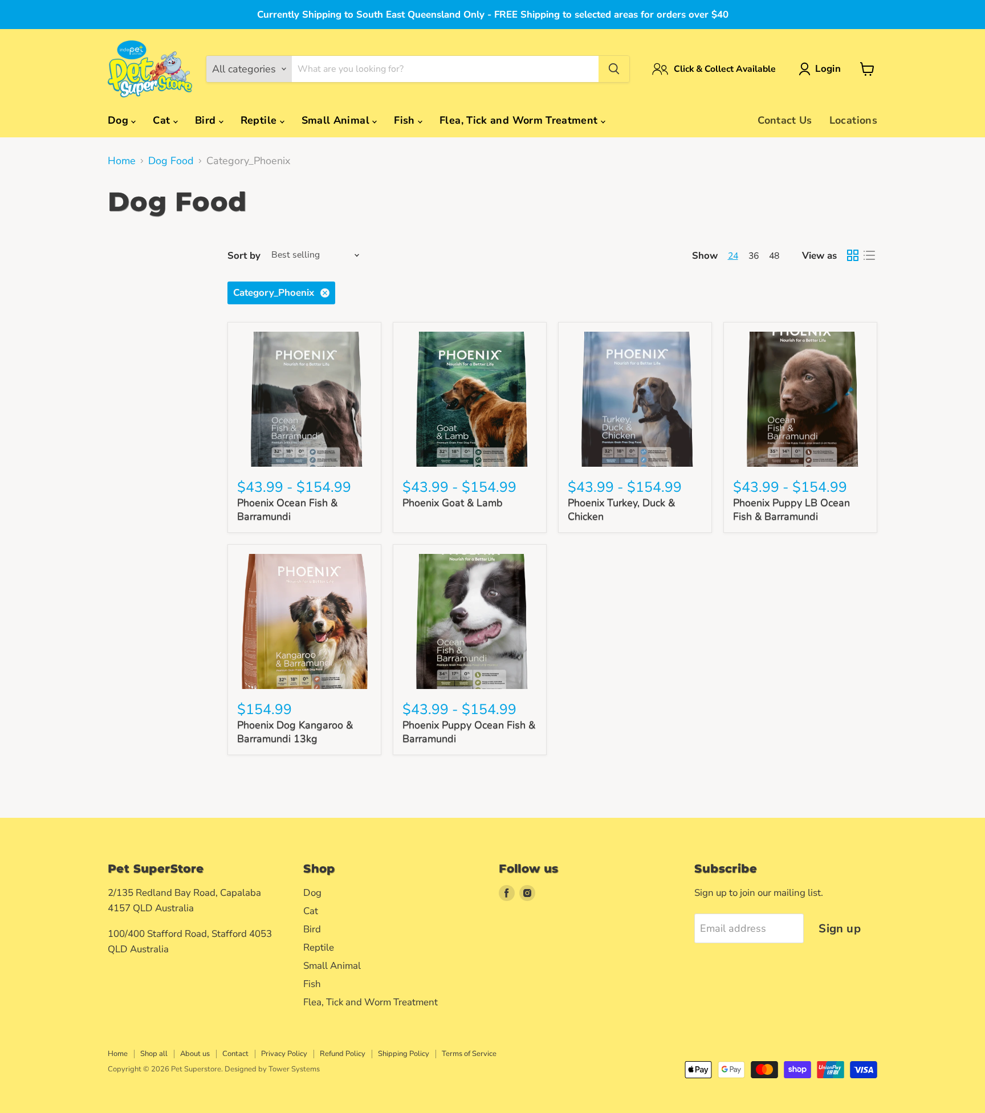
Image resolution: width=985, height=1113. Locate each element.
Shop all (154, 1054)
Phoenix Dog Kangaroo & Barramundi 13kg (295, 731)
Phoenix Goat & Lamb (452, 502)
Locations (853, 120)
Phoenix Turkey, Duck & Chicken (621, 509)
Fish (406, 120)
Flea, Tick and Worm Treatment (520, 120)
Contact (235, 1054)
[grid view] (852, 255)
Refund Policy (342, 1054)
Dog (119, 120)
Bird (207, 120)
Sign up (840, 928)
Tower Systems (294, 1069)
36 (753, 256)
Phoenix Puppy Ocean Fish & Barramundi (468, 731)
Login (828, 68)
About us (195, 1054)
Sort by (244, 255)
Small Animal (337, 120)
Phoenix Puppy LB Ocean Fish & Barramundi (791, 509)
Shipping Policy (403, 1054)
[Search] (614, 69)
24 (733, 256)
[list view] (869, 255)
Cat (163, 120)
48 (774, 256)
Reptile (260, 120)
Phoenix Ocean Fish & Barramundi (287, 509)
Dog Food (171, 161)
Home (122, 161)
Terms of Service (469, 1054)
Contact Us (785, 120)
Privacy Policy (284, 1054)
